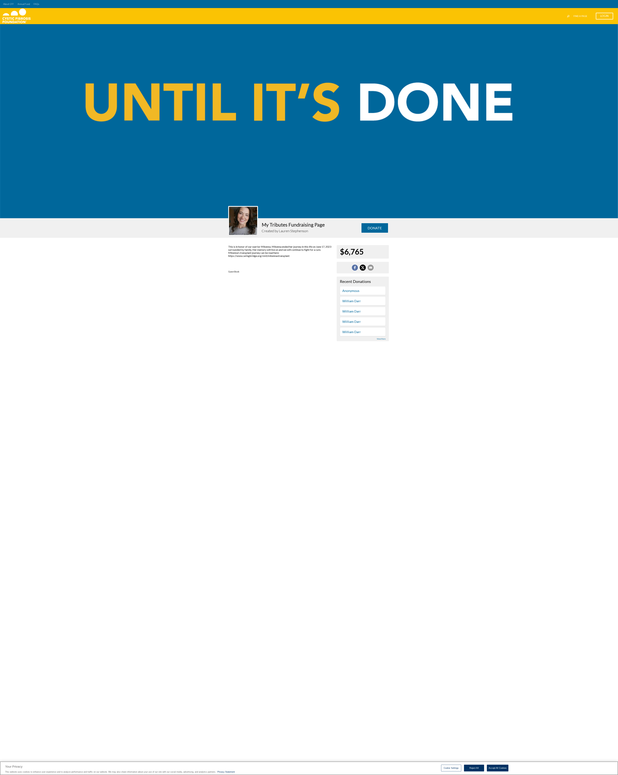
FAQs (36, 4)
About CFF (8, 4)
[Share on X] (362, 267)
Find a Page (580, 16)
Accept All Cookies (498, 768)
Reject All (473, 768)
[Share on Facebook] (354, 267)
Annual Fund (24, 4)
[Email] (370, 267)
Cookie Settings (451, 768)
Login (604, 16)
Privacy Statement (226, 771)
